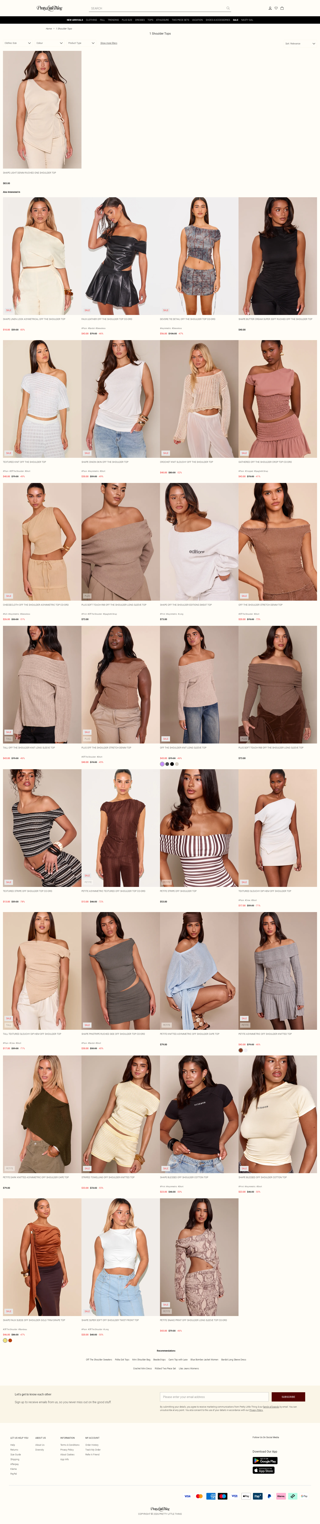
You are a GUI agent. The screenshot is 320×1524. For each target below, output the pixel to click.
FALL (102, 20)
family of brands (271, 1406)
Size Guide (15, 1454)
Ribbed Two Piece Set (165, 1368)
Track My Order (93, 1449)
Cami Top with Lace (178, 1359)
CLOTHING (91, 20)
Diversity (39, 1449)
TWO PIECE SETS (180, 20)
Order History (92, 1445)
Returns (14, 1449)
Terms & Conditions (69, 1445)
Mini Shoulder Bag (141, 1359)
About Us (39, 1445)
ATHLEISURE (162, 20)
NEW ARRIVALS (75, 20)
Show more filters (108, 43)
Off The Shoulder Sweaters (99, 1359)
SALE (235, 20)
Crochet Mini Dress (142, 1368)
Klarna (13, 1469)
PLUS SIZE (127, 20)
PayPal (13, 1473)
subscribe (288, 1396)
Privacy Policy (67, 1449)
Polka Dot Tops (122, 1359)
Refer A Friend (92, 1454)
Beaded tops (159, 1359)
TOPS (150, 20)
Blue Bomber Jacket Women (204, 1359)
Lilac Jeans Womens (189, 1368)
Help (12, 1445)
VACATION (197, 20)
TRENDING (113, 20)
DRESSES (140, 20)
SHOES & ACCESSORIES (218, 20)
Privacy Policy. (256, 1410)
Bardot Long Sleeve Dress (233, 1359)
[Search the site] (228, 8)
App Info (64, 1459)
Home (49, 28)
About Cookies (67, 1454)
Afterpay (14, 1464)
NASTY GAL (247, 20)
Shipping (14, 1459)
